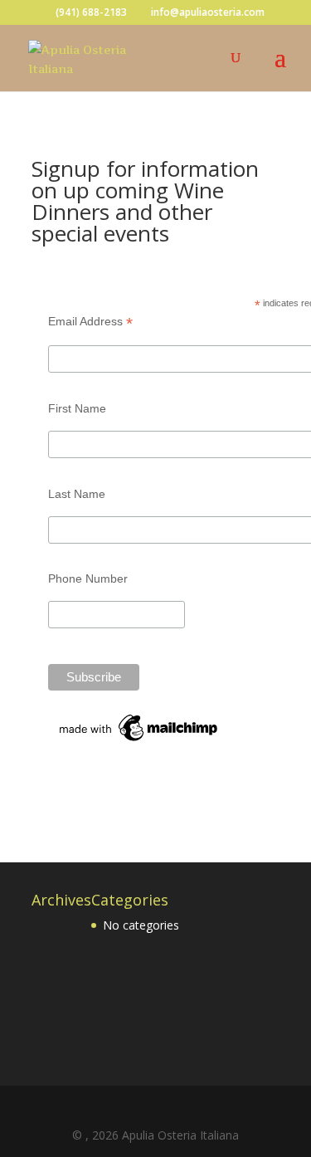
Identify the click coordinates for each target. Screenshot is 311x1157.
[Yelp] (181, 1110)
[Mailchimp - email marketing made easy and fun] (139, 741)
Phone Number (88, 578)
